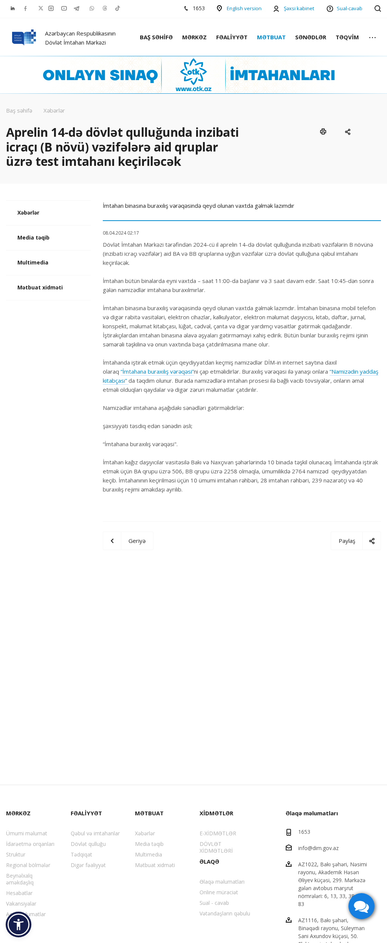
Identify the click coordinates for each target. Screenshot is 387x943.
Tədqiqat (81, 854)
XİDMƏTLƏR (216, 813)
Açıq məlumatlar (26, 914)
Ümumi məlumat (26, 833)
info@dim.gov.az (318, 848)
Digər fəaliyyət (88, 865)
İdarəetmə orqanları (30, 843)
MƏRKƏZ (194, 37)
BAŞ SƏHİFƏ (156, 37)
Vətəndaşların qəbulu (225, 913)
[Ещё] (372, 38)
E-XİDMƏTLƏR (218, 833)
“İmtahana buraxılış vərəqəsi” (157, 371)
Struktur (15, 854)
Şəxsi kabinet (299, 8)
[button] (18, 924)
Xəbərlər (28, 212)
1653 (304, 831)
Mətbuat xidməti (40, 287)
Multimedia (32, 262)
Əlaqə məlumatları (222, 881)
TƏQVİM (347, 37)
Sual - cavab (214, 902)
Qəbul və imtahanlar (95, 833)
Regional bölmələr (28, 865)
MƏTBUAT (271, 37)
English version (244, 8)
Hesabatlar (19, 893)
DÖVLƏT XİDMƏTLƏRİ (216, 847)
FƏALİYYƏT (232, 37)
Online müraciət (219, 892)
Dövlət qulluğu (88, 843)
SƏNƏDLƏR (310, 37)
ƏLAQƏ (209, 861)
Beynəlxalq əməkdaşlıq (20, 879)
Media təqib (33, 237)
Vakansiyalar (21, 903)
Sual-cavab (349, 8)
